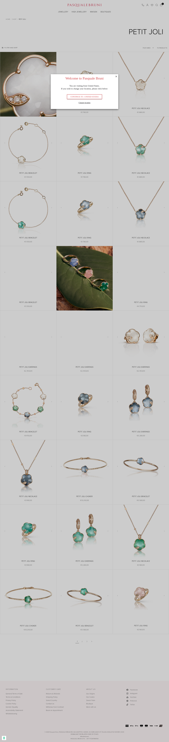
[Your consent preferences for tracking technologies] (4, 738)
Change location (84, 103)
